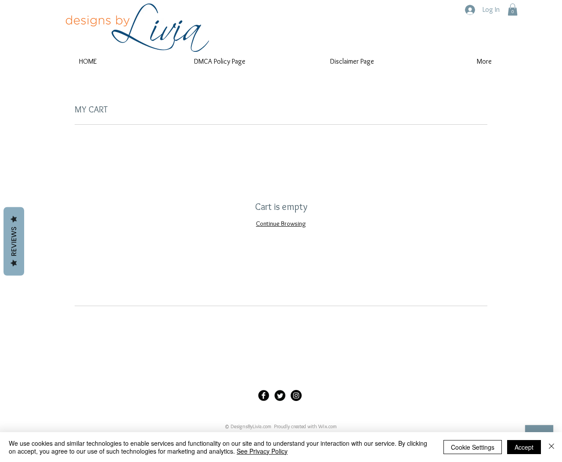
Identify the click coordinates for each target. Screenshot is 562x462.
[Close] (551, 447)
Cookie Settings (472, 447)
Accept (524, 447)
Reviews (14, 241)
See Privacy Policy (262, 451)
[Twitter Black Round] (279, 395)
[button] (513, 9)
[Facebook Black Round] (263, 395)
